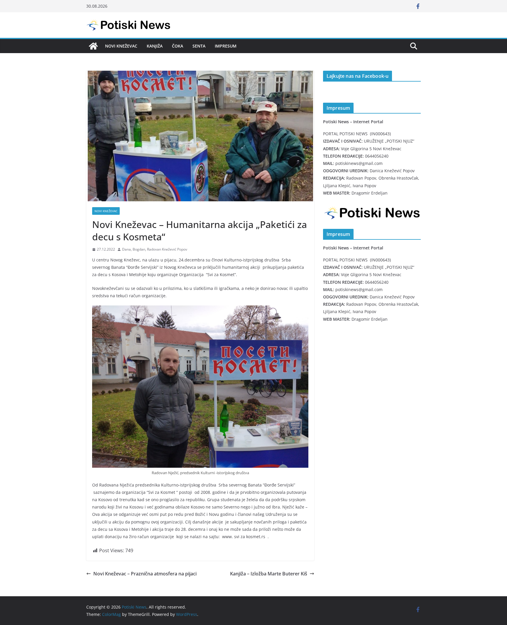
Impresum (225, 46)
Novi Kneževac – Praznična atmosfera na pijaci (145, 573)
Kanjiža (155, 46)
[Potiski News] (93, 46)
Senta (198, 46)
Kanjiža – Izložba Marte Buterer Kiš (268, 573)
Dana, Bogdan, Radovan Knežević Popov (154, 249)
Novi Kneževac (121, 46)
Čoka (177, 46)
